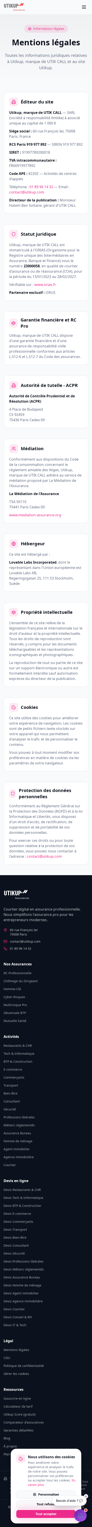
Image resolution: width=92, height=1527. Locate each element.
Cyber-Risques (14, 997)
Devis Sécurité (14, 1253)
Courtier (10, 1165)
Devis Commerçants (18, 1221)
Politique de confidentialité (24, 1366)
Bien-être (10, 1093)
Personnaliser (48, 1494)
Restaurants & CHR (18, 1045)
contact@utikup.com (26, 192)
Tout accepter (46, 1514)
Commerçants (14, 1077)
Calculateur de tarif (18, 1406)
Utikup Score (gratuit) (20, 1414)
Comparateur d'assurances (24, 1422)
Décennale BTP (15, 1013)
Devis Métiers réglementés (24, 1269)
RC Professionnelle (17, 973)
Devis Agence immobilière (23, 1301)
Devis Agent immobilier (21, 1293)
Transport (11, 1085)
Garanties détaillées (18, 1430)
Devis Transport (15, 1229)
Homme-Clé (12, 989)
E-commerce (13, 1069)
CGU (7, 1358)
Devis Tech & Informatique (23, 1198)
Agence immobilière (19, 1157)
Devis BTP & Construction (22, 1206)
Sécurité (10, 1109)
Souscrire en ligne (17, 1398)
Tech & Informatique (19, 1053)
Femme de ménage (18, 1141)
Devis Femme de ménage (22, 1285)
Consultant (12, 1101)
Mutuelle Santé (15, 1021)
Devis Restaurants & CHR (22, 1190)
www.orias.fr (45, 284)
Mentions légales (16, 1350)
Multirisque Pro (15, 1005)
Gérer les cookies (16, 1374)
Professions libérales (19, 1117)
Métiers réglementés (19, 1125)
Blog (7, 1438)
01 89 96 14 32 (41, 186)
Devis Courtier (14, 1309)
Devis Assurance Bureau (22, 1277)
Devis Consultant (16, 1245)
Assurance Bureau (17, 1133)
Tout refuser (46, 1504)
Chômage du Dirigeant (21, 981)
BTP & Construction (18, 1061)
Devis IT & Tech (15, 1325)
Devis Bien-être (15, 1237)
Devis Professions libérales (24, 1261)
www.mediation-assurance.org (35, 515)
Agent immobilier (17, 1149)
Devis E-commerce (17, 1213)
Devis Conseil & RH (18, 1317)
